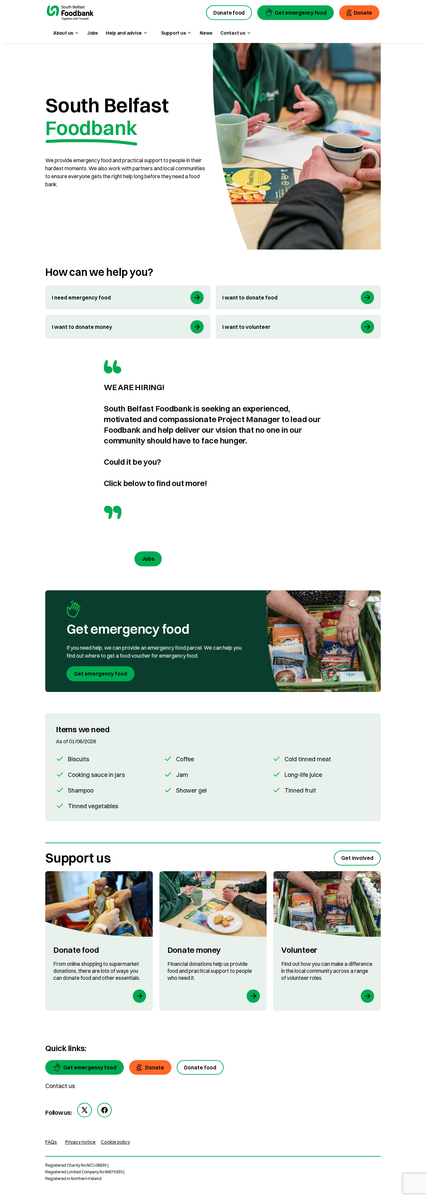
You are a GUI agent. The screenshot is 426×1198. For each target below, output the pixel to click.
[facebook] (104, 1110)
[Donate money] (213, 941)
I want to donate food (250, 297)
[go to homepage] (70, 13)
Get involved (357, 858)
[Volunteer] (327, 941)
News (206, 33)
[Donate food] (99, 941)
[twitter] (84, 1110)
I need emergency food (81, 297)
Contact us (60, 1086)
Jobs (92, 33)
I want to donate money (82, 326)
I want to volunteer (246, 326)
